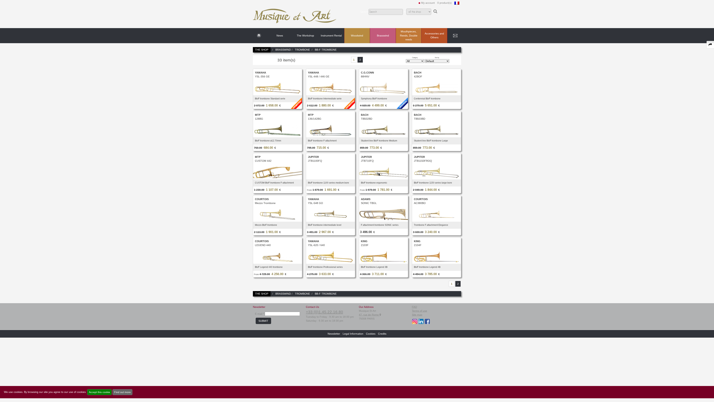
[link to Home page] (259, 35)
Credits (382, 333)
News (279, 35)
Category (415, 57)
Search (364, 12)
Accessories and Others (434, 35)
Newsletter (334, 333)
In (405, 12)
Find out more (122, 392)
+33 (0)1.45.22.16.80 (324, 312)
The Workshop (305, 35)
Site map (417, 314)
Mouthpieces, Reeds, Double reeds (408, 35)
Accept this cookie (99, 392)
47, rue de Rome (369, 314)
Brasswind (383, 35)
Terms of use (419, 310)
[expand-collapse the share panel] (710, 44)
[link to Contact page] (455, 35)
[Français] (456, 2)
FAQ (414, 306)
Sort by (437, 57)
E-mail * (259, 313)
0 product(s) (444, 2)
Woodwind (357, 35)
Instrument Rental (331, 35)
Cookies (370, 333)
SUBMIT (263, 320)
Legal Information (353, 333)
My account (428, 2)
